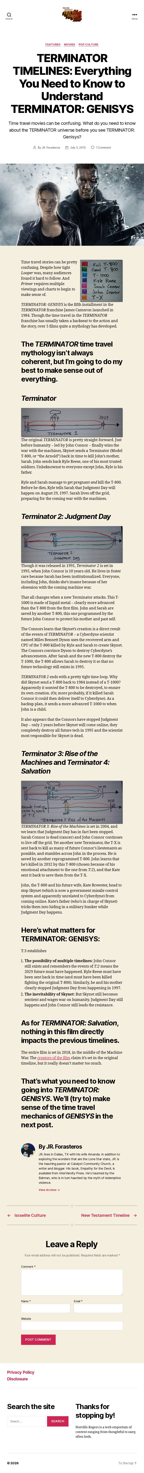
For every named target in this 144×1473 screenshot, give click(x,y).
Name (26, 1301)
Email (78, 1301)
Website (26, 1318)
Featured (52, 44)
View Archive (49, 1190)
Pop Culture (89, 44)
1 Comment (103, 147)
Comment (28, 1266)
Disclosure (17, 1378)
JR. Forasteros (51, 147)
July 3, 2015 (78, 147)
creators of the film (53, 1058)
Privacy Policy (20, 1372)
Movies (69, 44)
